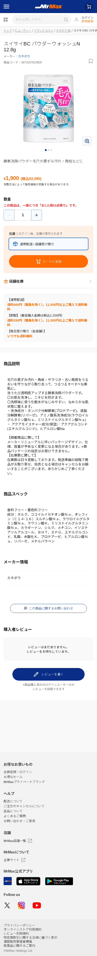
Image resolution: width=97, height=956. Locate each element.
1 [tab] (46, 150)
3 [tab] (51, 150)
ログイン (87, 17)
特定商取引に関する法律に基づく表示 (30, 937)
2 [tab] (49, 150)
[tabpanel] (48, 108)
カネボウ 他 (63, 30)
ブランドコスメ (43, 30)
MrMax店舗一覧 (15, 841)
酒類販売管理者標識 (18, 941)
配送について (13, 801)
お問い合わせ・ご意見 (19, 821)
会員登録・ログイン (18, 772)
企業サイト (11, 860)
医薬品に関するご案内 (19, 945)
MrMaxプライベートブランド (24, 781)
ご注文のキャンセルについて (24, 806)
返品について (13, 811)
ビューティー (23, 30)
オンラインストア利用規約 (23, 929)
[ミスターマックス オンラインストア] (48, 6)
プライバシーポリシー (19, 925)
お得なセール (13, 776)
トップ (8, 30)
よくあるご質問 (15, 816)
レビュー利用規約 (16, 933)
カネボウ (24, 56)
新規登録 (87, 21)
